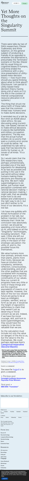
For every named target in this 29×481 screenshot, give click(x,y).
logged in (17, 369)
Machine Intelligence (14, 362)
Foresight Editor (20, 361)
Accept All (5, 478)
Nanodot (22, 362)
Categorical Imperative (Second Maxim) (12, 345)
